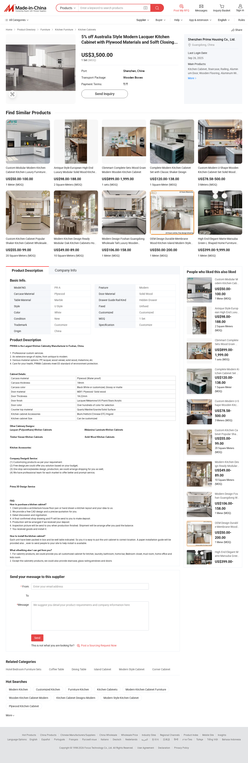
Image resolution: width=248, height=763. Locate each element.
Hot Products (29, 734)
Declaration (164, 747)
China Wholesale (108, 734)
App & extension (198, 20)
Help (177, 20)
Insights (222, 734)
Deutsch (117, 739)
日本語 (166, 739)
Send (37, 638)
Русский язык (89, 739)
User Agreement (145, 747)
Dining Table (79, 669)
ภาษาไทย (187, 739)
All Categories (17, 20)
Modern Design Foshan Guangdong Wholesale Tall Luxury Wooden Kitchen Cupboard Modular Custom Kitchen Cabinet (227, 496)
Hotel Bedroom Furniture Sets (23, 669)
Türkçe (199, 739)
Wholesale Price (129, 734)
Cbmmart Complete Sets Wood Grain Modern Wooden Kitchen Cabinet (227, 342)
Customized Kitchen (48, 689)
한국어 (155, 739)
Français (73, 739)
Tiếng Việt (212, 739)
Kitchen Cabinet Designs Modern (75, 698)
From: (25, 586)
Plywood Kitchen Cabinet (24, 706)
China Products (48, 734)
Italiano (105, 739)
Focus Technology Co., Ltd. (98, 747)
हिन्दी (176, 739)
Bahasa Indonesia (231, 739)
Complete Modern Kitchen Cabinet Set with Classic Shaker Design (227, 371)
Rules (241, 20)
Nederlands (131, 739)
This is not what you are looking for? (52, 645)
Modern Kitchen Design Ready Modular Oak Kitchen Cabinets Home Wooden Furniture (227, 464)
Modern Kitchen (18, 689)
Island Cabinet (102, 669)
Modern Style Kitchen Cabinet (121, 698)
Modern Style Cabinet (132, 669)
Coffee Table (56, 669)
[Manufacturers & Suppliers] (25, 8)
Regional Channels (170, 734)
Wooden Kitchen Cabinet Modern (28, 698)
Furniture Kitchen (78, 689)
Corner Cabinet (161, 669)
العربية (144, 739)
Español (45, 739)
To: (27, 595)
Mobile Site (208, 734)
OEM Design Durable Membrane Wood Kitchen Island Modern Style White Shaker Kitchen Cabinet (227, 525)
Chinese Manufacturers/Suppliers (77, 734)
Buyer (159, 20)
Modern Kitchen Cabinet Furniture (146, 689)
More (191, 78)
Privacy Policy (181, 747)
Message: (23, 604)
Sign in (240, 10)
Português (59, 739)
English (33, 739)
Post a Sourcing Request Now (97, 645)
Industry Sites (149, 734)
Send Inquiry (105, 94)
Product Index (191, 734)
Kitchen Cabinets (107, 689)
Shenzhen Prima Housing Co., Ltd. (211, 39)
